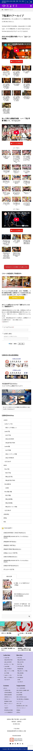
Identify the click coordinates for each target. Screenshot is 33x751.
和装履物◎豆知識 (8, 701)
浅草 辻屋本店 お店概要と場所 (22, 690)
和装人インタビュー (8, 703)
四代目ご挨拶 (19, 692)
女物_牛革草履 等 (9, 457)
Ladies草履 (7, 446)
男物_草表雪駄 (9, 503)
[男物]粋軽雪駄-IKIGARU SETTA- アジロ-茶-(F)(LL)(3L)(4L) (16, 537)
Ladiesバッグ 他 (8, 423)
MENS (5, 465)
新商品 (5, 518)
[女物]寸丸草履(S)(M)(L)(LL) (10, 556)
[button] (6, 71)
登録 (11, 343)
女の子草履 (8, 450)
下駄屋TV (6, 707)
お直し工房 (18, 703)
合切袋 (7, 488)
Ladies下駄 (7, 431)
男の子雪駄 (8, 495)
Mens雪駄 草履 (8, 491)
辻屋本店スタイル (8, 696)
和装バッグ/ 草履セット (11, 427)
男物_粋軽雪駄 (9, 499)
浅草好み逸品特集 (8, 694)
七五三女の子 (8, 461)
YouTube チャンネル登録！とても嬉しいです (16, 267)
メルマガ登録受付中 (8, 712)
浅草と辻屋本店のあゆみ (21, 696)
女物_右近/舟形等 (9, 439)
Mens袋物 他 (8, 484)
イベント (6, 705)
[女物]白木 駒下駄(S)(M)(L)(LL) (11, 565)
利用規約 (18, 710)
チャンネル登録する (17, 61)
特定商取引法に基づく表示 (22, 705)
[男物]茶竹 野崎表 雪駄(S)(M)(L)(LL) (12, 549)
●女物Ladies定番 (16, 358)
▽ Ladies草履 (6, 666)
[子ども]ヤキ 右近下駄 (9, 569)
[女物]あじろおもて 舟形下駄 (10, 553)
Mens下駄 (7, 469)
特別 (5, 521)
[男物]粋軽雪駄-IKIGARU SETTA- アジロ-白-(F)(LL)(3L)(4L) (16, 561)
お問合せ (18, 712)
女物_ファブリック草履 (11, 454)
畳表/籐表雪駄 (20, 668)
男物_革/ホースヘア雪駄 (11, 506)
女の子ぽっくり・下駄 (9, 664)
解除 (15, 343)
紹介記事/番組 (19, 694)
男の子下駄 (8, 472)
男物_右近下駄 (9, 476)
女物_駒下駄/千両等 (10, 442)
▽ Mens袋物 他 (19, 677)
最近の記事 (9, 576)
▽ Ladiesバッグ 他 (7, 675)
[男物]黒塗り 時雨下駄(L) (10, 545)
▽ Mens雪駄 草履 (20, 666)
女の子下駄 (8, 435)
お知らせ (5, 688)
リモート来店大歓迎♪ (20, 688)
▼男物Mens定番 (17, 370)
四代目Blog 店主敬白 (8, 710)
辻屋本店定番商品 (8, 692)
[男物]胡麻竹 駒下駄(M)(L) (10, 541)
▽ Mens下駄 (19, 657)
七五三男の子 (8, 510)
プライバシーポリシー (21, 707)
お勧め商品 (6, 514)
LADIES (5, 420)
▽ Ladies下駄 (6, 657)
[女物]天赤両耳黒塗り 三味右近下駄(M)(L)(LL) (15, 532)
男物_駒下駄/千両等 (10, 480)
